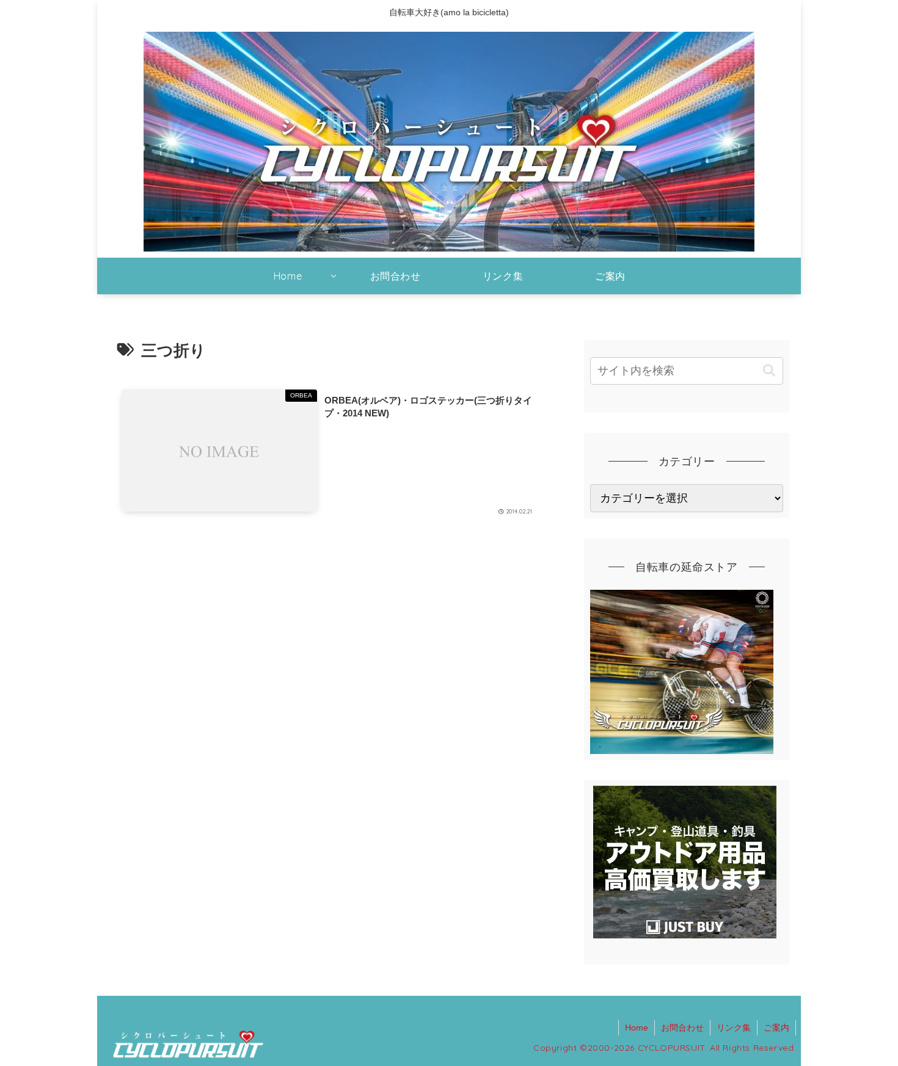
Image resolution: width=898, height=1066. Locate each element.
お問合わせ (682, 1027)
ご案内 (776, 1027)
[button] (768, 371)
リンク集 (734, 1027)
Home (636, 1027)
